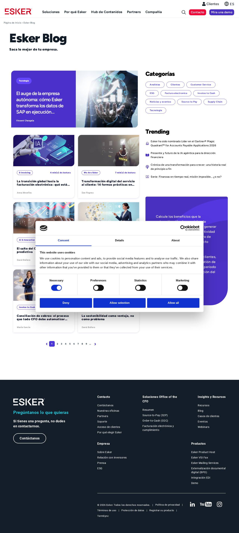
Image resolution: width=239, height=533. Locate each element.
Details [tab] (119, 240)
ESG (152, 93)
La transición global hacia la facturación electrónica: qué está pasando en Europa (42, 183)
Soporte (102, 421)
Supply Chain (215, 101)
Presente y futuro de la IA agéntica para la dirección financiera (183, 155)
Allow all (173, 302)
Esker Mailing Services (205, 462)
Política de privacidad (167, 504)
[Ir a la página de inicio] (29, 402)
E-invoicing (25, 172)
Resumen (148, 409)
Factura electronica (176, 93)
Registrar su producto (161, 510)
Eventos (203, 421)
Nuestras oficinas (108, 410)
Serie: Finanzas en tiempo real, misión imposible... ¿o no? (186, 176)
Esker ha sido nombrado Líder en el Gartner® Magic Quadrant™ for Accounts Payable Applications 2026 (183, 143)
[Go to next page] (96, 344)
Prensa (101, 462)
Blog (200, 410)
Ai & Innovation (27, 240)
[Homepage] (18, 13)
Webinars (203, 426)
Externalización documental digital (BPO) (208, 470)
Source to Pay (189, 101)
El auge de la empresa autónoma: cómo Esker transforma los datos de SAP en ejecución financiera (39, 102)
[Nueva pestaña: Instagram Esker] (219, 504)
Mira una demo (221, 12)
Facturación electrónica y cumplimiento (158, 428)
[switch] (98, 288)
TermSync (103, 516)
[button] (229, 5)
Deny (66, 302)
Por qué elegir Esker (109, 432)
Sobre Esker (104, 452)
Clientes (213, 4)
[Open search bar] (184, 12)
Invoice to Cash (27, 307)
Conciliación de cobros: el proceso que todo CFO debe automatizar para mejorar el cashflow (43, 317)
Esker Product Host (203, 452)
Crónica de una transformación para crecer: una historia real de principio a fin (188, 167)
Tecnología (24, 81)
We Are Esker (91, 172)
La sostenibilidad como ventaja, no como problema (108, 317)
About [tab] (175, 240)
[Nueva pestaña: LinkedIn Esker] (192, 504)
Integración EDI (200, 477)
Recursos (203, 405)
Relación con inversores (112, 457)
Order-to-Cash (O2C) (155, 420)
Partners (102, 416)
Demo (194, 483)
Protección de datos (132, 510)
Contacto (197, 12)
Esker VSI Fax (199, 457)
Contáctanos (30, 438)
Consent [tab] (63, 240)
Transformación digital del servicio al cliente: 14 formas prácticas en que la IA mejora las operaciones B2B (108, 183)
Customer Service (201, 84)
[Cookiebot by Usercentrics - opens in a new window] (183, 228)
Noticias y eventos (160, 101)
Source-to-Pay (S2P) (155, 415)
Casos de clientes (208, 416)
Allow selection (120, 302)
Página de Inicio (12, 22)
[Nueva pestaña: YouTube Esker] (205, 504)
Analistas (155, 84)
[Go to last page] (103, 344)
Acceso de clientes (108, 426)
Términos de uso (106, 510)
